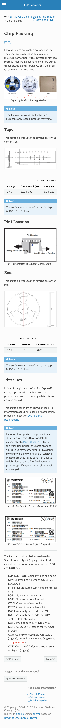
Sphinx (20, 714)
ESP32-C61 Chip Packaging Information (32, 16)
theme (36, 714)
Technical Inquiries (38, 700)
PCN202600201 (32, 442)
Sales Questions (37, 697)
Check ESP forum (37, 694)
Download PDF (44, 20)
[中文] (7, 42)
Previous (14, 659)
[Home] (5, 16)
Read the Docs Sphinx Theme (20, 718)
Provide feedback (16, 679)
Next (49, 659)
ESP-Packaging (32, 5)
